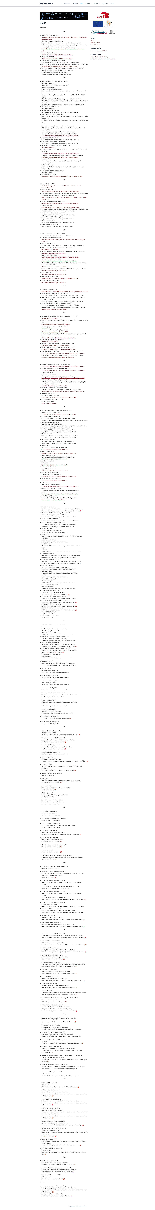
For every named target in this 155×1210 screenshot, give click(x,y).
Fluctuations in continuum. (48, 147)
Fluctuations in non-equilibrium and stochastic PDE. (55, 332)
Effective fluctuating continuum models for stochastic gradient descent (59, 66)
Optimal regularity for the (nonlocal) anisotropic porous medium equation (60, 207)
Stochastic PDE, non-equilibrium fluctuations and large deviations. (58, 337)
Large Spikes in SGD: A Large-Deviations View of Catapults (57, 54)
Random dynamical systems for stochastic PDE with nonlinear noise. (59, 453)
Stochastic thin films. (47, 328)
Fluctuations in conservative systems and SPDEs (54, 253)
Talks (81, 3)
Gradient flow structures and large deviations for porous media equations (60, 135)
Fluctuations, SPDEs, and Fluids (50, 249)
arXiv (92, 40)
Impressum (105, 3)
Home (112, 3)
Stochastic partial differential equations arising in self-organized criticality (60, 257)
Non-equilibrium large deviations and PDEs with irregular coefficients (59, 261)
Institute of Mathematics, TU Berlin (99, 51)
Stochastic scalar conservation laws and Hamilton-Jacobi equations (59, 476)
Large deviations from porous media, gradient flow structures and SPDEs (60, 191)
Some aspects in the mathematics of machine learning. (55, 345)
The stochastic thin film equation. (50, 318)
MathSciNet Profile (95, 42)
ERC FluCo (67, 3)
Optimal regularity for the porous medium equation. (55, 385)
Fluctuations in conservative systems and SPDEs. (54, 309)
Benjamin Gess (46, 3)
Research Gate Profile (96, 44)
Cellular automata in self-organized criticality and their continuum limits (60, 278)
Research (75, 3)
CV (61, 3)
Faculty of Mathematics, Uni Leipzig (99, 57)
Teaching (88, 3)
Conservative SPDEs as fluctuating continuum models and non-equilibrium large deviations (65, 291)
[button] (91, 3)
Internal (96, 3)
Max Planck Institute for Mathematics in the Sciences (103, 59)
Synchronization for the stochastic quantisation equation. (56, 324)
